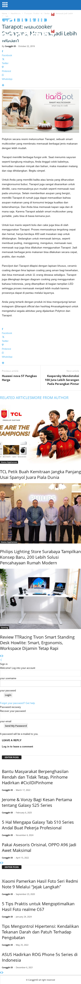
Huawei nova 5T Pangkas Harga (19, 378)
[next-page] (2, 656)
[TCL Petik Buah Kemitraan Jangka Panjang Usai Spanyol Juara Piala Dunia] (40, 433)
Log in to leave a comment (17, 746)
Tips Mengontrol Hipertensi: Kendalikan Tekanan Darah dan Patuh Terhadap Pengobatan (40, 931)
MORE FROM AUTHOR (50, 397)
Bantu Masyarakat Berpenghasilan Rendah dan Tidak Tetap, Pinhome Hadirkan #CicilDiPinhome (35, 776)
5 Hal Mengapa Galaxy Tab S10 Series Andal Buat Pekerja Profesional (38, 824)
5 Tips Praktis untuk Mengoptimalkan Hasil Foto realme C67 (38, 906)
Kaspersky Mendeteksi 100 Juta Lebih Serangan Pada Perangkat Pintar (62, 380)
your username (8, 678)
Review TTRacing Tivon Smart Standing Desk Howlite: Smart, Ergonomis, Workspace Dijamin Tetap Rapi (37, 642)
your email (5, 721)
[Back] (1, 660)
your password (8, 690)
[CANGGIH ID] (40, 35)
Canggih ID (10, 46)
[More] (40, 85)
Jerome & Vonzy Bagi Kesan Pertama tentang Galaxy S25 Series (37, 802)
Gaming (4, 627)
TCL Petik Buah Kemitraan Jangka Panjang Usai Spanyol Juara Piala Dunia (40, 474)
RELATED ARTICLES (15, 397)
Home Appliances (9, 462)
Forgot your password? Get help (17, 703)
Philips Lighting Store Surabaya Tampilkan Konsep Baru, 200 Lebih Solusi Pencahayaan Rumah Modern (40, 557)
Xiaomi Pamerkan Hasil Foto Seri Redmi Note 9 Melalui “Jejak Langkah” (40, 883)
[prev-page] (1, 656)
